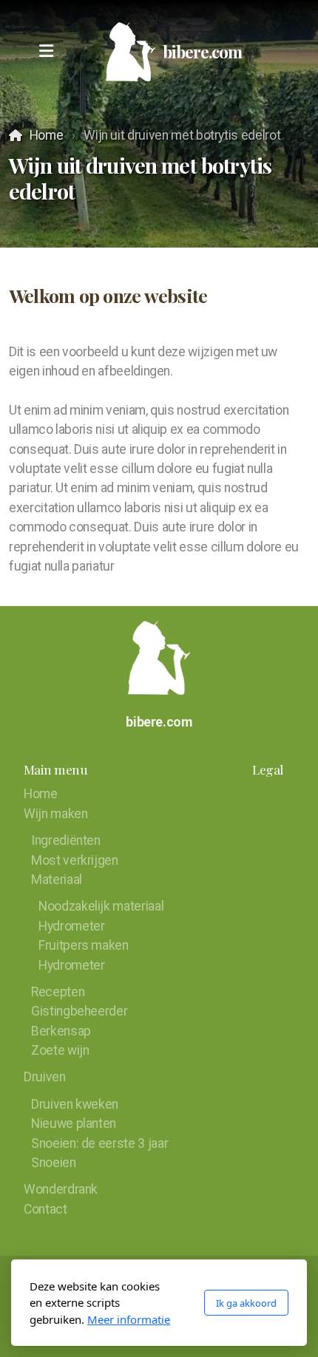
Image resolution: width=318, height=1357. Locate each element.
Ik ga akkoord (246, 1303)
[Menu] (46, 51)
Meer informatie (128, 1319)
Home (46, 135)
